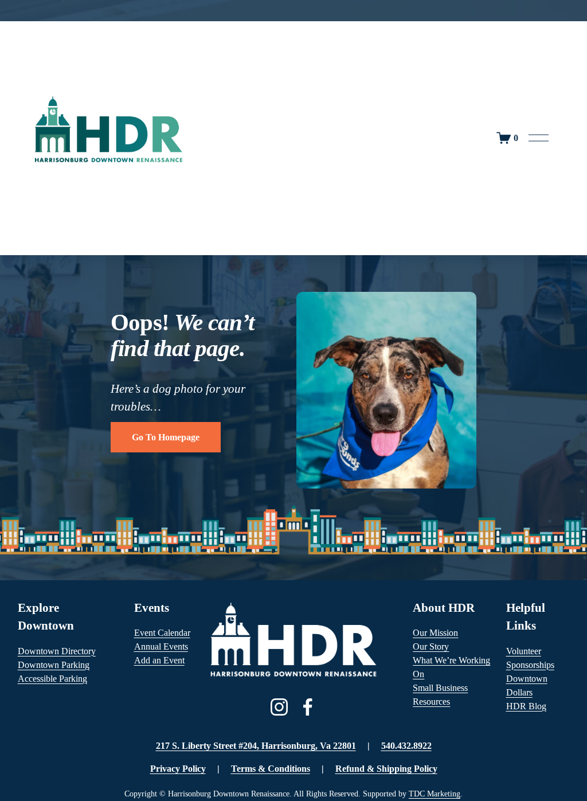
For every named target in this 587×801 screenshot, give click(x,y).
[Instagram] (279, 707)
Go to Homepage (165, 437)
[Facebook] (308, 707)
